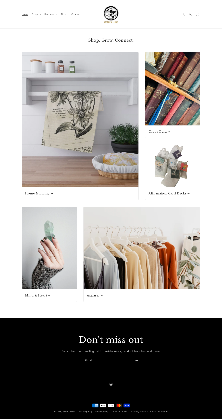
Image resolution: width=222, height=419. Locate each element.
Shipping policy (138, 411)
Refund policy (101, 411)
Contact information (158, 411)
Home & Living (37, 193)
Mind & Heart (36, 295)
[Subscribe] (136, 360)
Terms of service (119, 411)
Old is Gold (158, 131)
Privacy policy (85, 411)
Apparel (93, 295)
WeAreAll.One (69, 411)
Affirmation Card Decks (167, 193)
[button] (36, 14)
